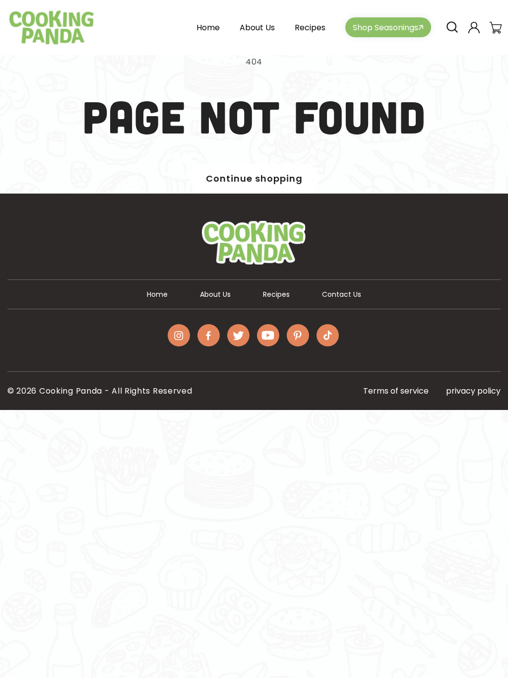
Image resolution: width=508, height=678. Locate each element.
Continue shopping (254, 178)
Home (157, 294)
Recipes (276, 294)
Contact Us (341, 294)
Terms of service (396, 391)
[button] (452, 27)
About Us (215, 294)
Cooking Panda (70, 391)
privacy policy (473, 391)
